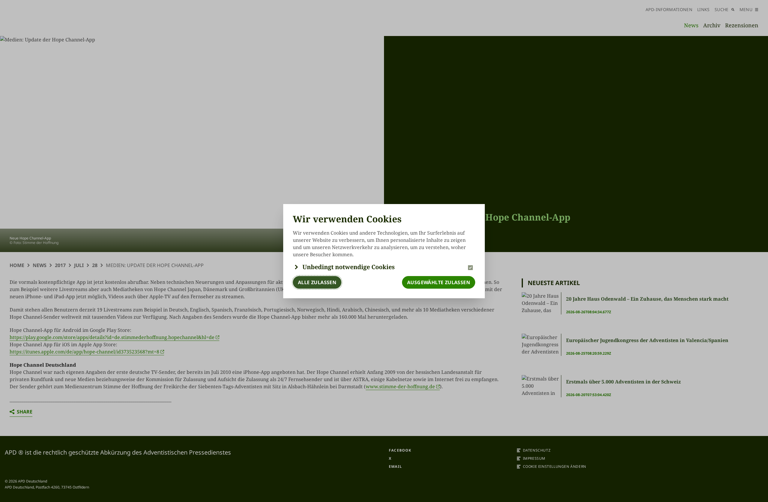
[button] (384, 267)
